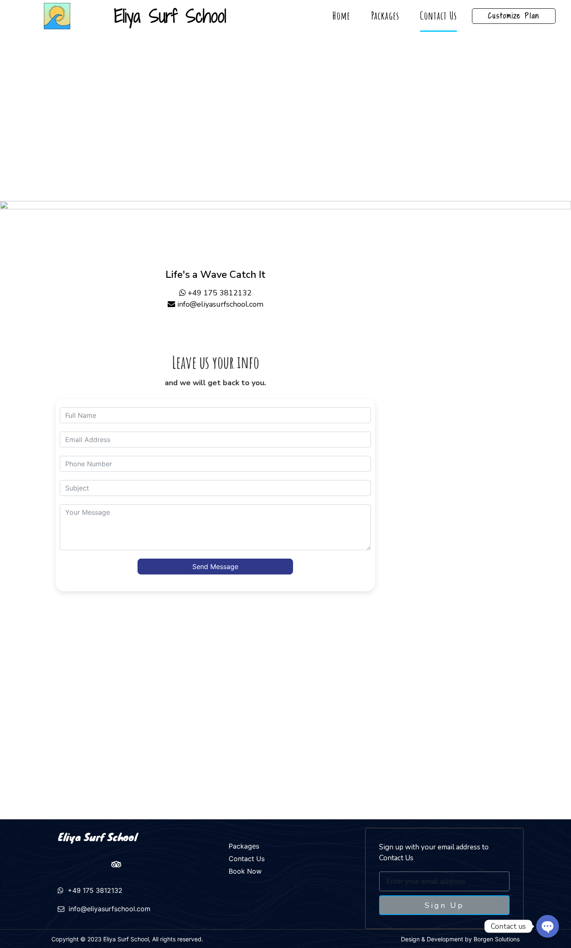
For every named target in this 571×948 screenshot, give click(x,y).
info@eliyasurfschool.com (220, 304)
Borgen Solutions (497, 939)
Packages (385, 15)
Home (341, 15)
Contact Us (438, 15)
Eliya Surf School (97, 836)
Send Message (215, 566)
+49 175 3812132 (220, 293)
